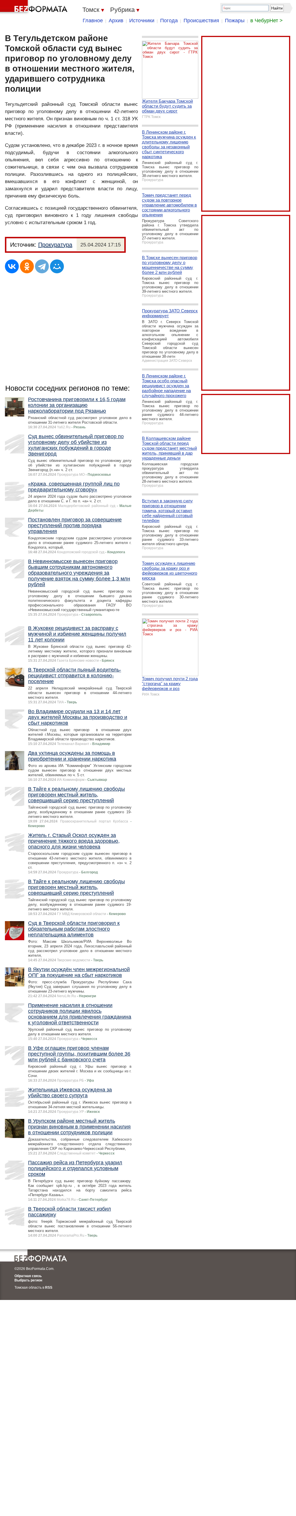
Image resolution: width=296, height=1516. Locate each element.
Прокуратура (55, 244)
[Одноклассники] (27, 266)
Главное (93, 20)
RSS (48, 1288)
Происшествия (201, 20)
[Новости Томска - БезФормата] (34, 7)
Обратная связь (28, 1276)
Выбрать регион (28, 1280)
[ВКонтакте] (12, 266)
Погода (169, 20)
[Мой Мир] (57, 266)
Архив (116, 20)
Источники (141, 20)
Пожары (235, 20)
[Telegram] (42, 266)
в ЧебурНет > (266, 20)
